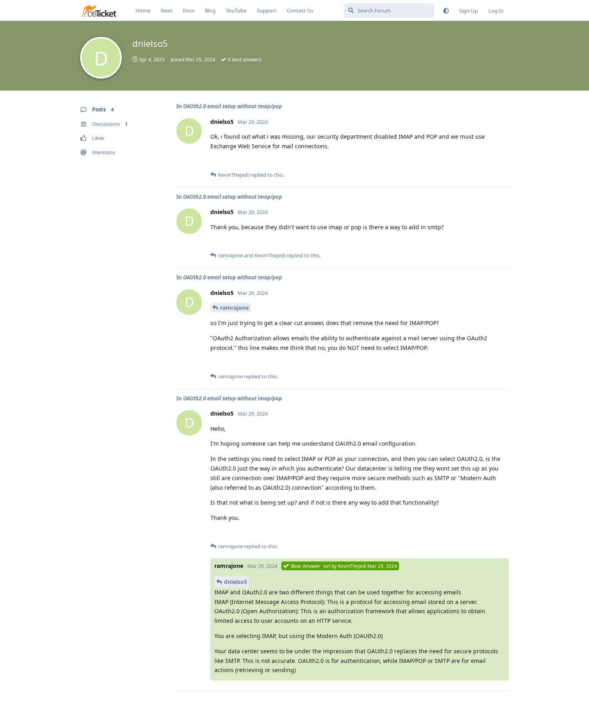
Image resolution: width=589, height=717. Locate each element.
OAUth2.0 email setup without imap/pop (232, 106)
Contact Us (300, 10)
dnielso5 (235, 582)
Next (166, 10)
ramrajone (234, 307)
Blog (210, 10)
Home (142, 10)
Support (266, 10)
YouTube (236, 10)
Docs (188, 10)
